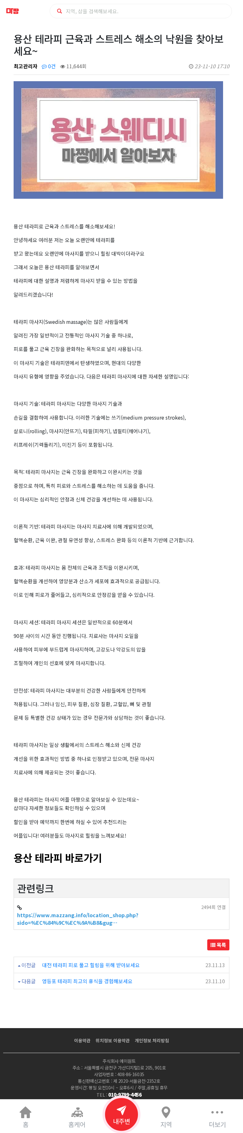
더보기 (217, 1124)
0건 (51, 66)
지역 (166, 1124)
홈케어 (76, 1124)
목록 (220, 944)
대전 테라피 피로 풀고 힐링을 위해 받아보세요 (91, 965)
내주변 (121, 1121)
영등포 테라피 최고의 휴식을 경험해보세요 (87, 981)
